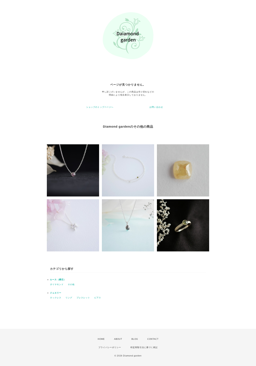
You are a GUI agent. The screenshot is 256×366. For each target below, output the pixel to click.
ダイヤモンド (57, 284)
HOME (101, 339)
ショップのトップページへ (99, 107)
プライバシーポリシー (109, 347)
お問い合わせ (156, 107)
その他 (71, 284)
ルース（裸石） (58, 279)
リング (68, 297)
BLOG (134, 339)
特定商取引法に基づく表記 (144, 347)
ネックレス (55, 297)
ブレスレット (83, 297)
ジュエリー (55, 293)
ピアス (97, 297)
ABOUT (118, 339)
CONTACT (152, 339)
